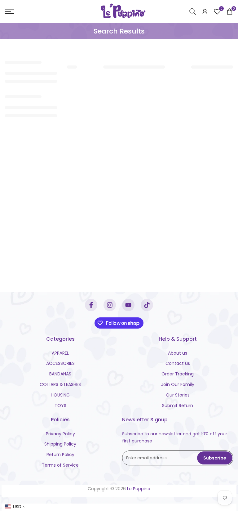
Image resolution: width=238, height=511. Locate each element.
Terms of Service (60, 465)
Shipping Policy (60, 444)
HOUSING (60, 395)
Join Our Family (177, 384)
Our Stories (178, 395)
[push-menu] (9, 11)
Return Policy (60, 454)
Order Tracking (177, 374)
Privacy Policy (60, 434)
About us (177, 353)
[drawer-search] (192, 11)
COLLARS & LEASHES (60, 384)
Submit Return (177, 405)
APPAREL (60, 353)
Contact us (177, 363)
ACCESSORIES (60, 363)
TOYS (60, 405)
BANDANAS (60, 374)
